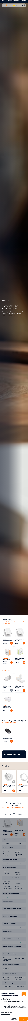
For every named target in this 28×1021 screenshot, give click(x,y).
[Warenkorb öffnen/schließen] (24, 5)
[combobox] (8, 814)
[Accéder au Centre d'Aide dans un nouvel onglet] (20, 5)
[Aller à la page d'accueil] (6, 5)
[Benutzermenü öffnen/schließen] (22, 5)
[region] (14, 1)
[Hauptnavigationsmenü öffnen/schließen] (3, 5)
